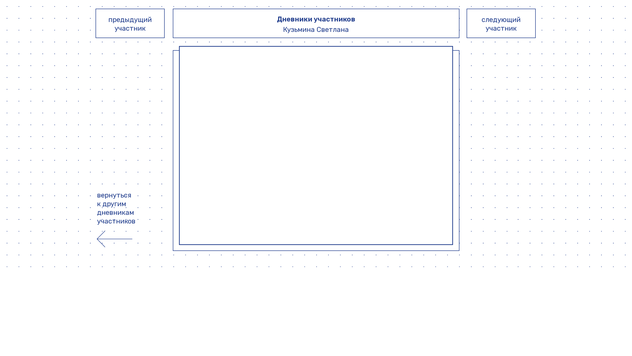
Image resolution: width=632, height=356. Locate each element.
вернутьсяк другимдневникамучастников (116, 208)
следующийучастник (501, 24)
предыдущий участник (130, 24)
